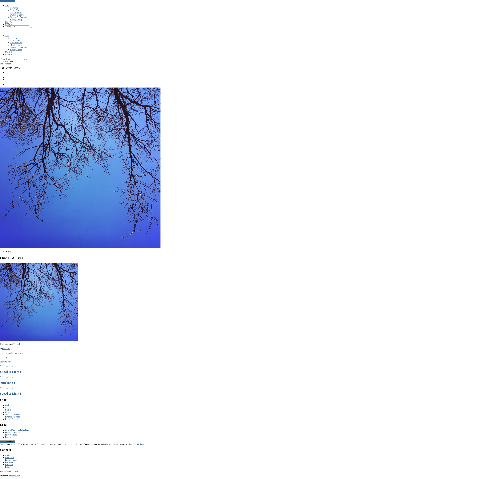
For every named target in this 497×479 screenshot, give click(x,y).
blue (1, 353)
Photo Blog (15, 10)
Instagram (9, 462)
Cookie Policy (139, 444)
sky (19, 353)
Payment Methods (12, 417)
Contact (8, 455)
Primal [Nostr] (11, 460)
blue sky (7, 353)
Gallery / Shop (16, 19)
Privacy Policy (11, 435)
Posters (8, 410)
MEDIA (8, 24)
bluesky (14, 353)
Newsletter (9, 457)
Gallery (8, 405)
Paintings (14, 8)
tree (23, 353)
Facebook (9, 464)
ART (7, 5)
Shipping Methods (12, 414)
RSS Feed (9, 467)
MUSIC (8, 22)
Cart (7, 412)
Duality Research (17, 15)
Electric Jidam (16, 12)
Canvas (8, 407)
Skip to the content (7, 1)
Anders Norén (14, 476)
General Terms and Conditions (17, 430)
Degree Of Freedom (18, 17)
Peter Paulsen (5, 64)
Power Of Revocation (14, 432)
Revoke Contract (12, 419)
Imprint (8, 437)
